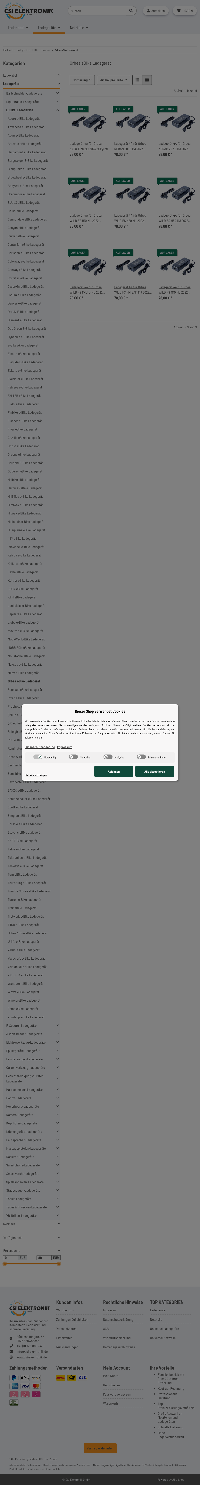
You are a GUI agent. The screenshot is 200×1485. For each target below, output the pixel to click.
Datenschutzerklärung (40, 747)
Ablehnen (114, 771)
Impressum (64, 747)
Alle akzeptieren (154, 771)
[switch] (37, 757)
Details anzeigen (36, 775)
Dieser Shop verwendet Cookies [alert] (100, 711)
